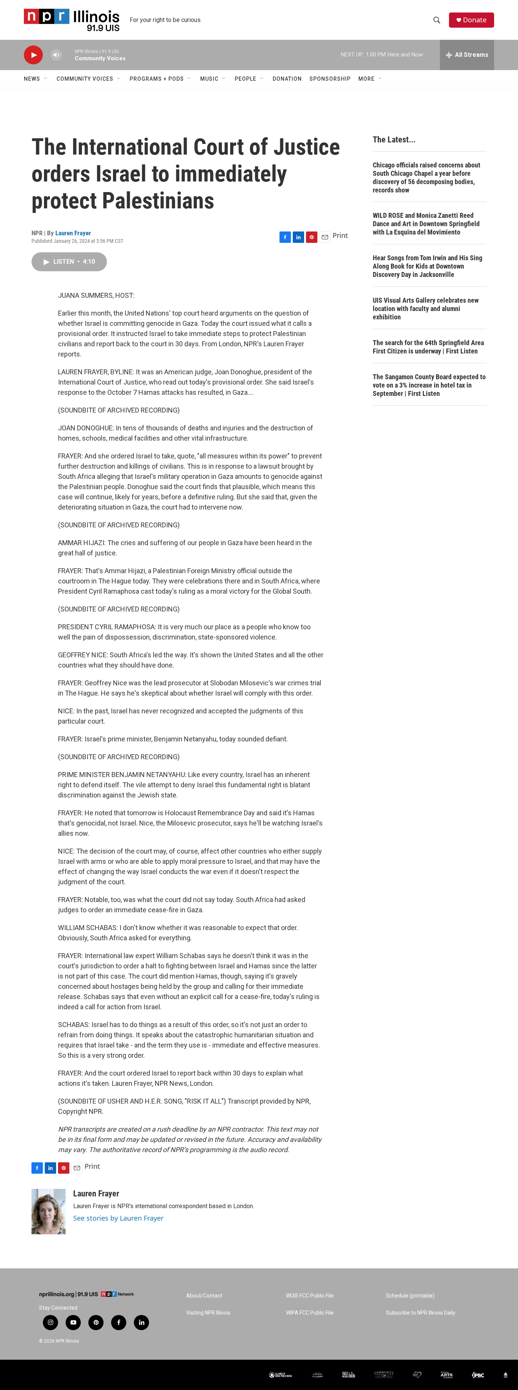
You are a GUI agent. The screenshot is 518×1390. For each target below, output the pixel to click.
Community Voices (85, 79)
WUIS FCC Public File (310, 1296)
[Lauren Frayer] (48, 1211)
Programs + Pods (157, 79)
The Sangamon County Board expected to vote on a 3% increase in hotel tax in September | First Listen (429, 385)
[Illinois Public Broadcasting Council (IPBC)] (478, 1374)
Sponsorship (330, 79)
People (245, 79)
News (32, 79)
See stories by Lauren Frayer (118, 1218)
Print (340, 235)
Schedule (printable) (410, 1296)
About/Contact (204, 1296)
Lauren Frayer (73, 233)
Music (209, 79)
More (366, 79)
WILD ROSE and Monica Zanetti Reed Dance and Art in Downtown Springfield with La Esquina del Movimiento (426, 223)
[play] (33, 55)
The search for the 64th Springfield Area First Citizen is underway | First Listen (428, 347)
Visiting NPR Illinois (208, 1313)
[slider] (68, 55)
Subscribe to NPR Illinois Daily (420, 1313)
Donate (475, 20)
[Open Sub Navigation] (46, 79)
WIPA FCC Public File (310, 1313)
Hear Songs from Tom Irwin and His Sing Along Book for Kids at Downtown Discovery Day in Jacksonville (427, 266)
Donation (287, 79)
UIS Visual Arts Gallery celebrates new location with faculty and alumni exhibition (426, 308)
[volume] (56, 55)
